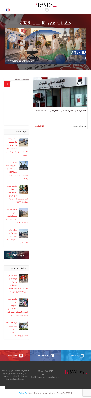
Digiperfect (24, 393)
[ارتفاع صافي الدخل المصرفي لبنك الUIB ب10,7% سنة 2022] (60, 92)
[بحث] (7, 84)
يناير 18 (75, 126)
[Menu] (47, 10)
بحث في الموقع (22, 79)
